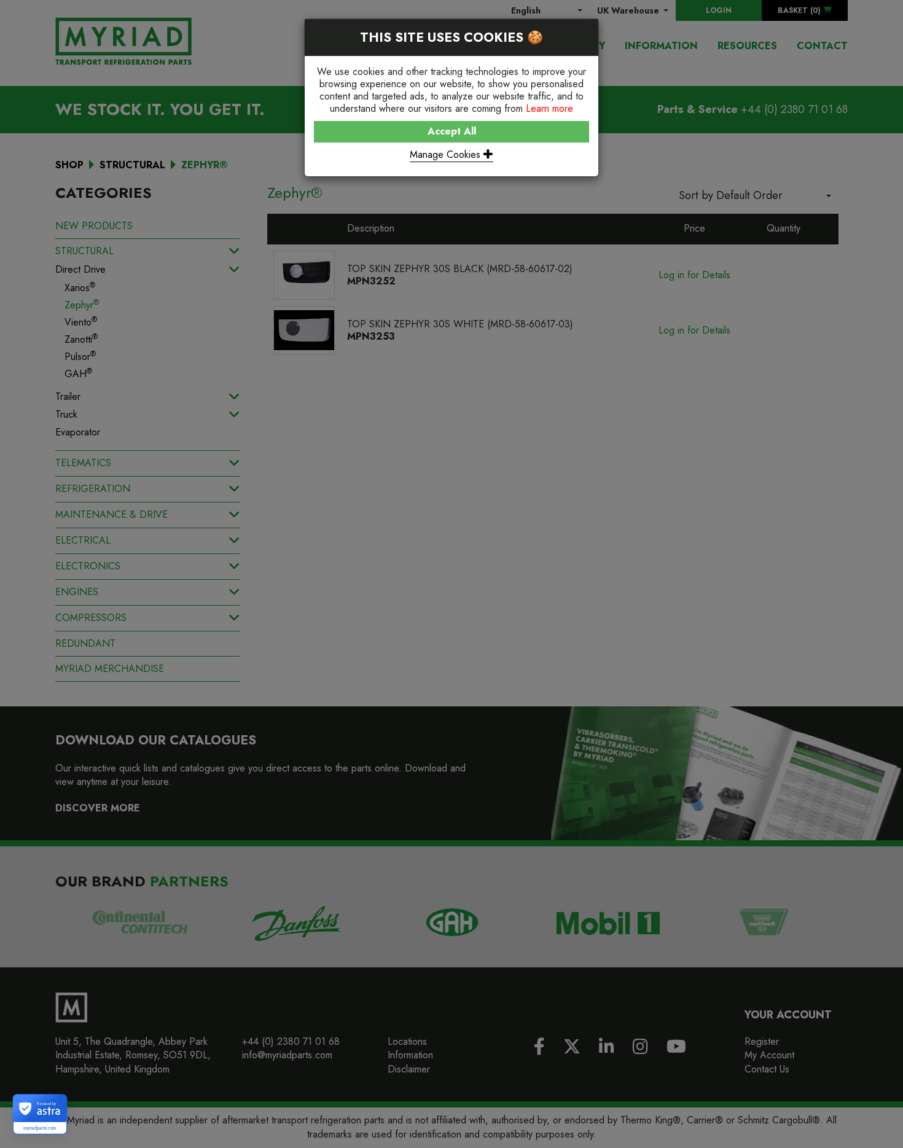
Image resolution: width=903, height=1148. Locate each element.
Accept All (452, 131)
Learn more (549, 108)
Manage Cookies (446, 154)
